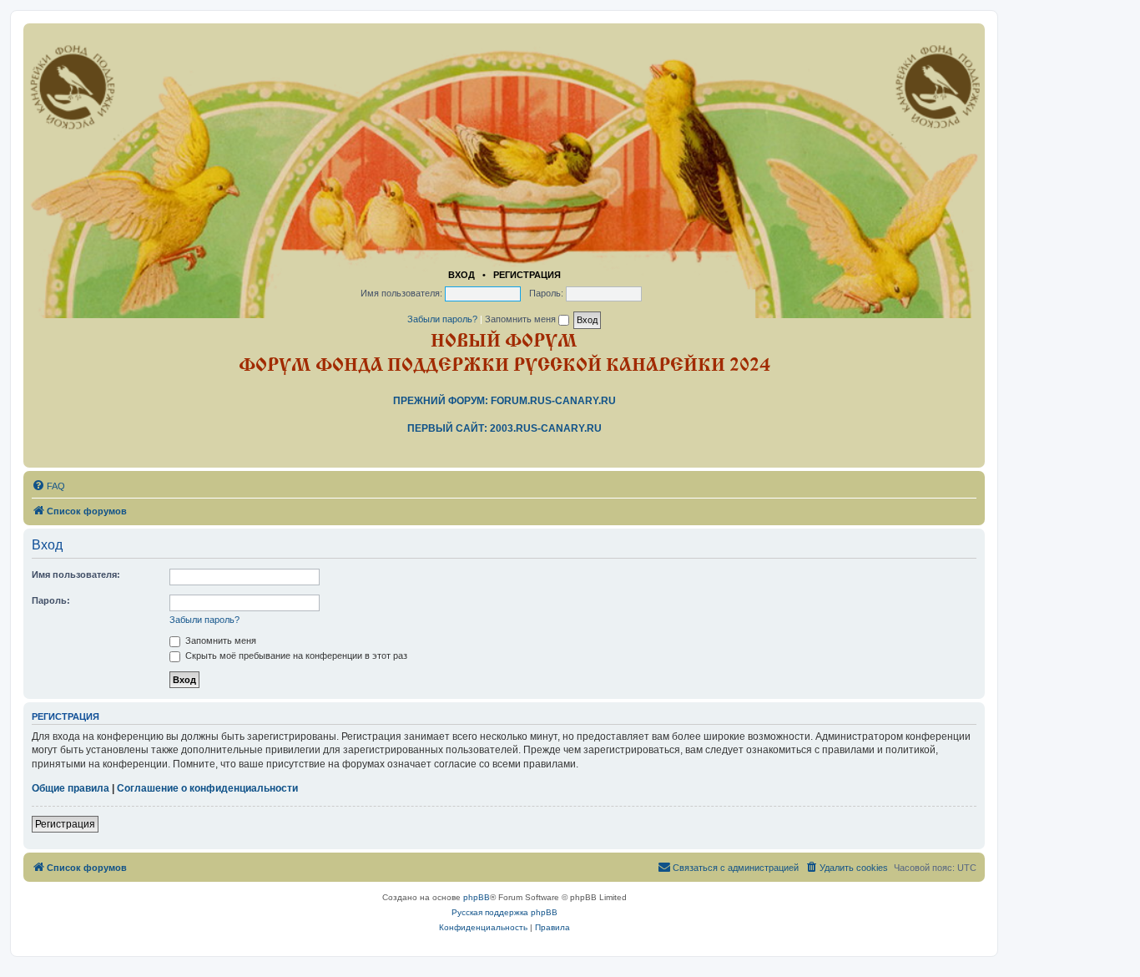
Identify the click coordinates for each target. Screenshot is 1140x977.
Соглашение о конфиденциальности (207, 788)
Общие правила (70, 788)
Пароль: (51, 600)
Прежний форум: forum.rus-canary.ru (504, 401)
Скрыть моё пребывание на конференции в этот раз (295, 655)
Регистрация (527, 275)
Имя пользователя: (76, 574)
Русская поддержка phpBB (504, 912)
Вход (461, 275)
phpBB (476, 897)
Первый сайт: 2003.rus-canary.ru (504, 428)
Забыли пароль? (442, 319)
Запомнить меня (521, 319)
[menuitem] (48, 486)
